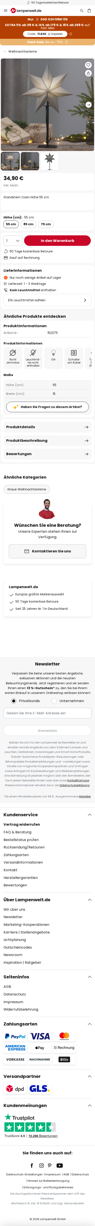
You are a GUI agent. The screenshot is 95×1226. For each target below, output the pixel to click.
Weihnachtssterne (22, 51)
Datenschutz (15, 994)
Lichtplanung (15, 939)
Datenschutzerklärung (74, 785)
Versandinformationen (23, 862)
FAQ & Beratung (17, 832)
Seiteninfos (16, 977)
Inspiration (13, 962)
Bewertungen (19, 453)
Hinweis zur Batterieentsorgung (48, 1181)
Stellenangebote (35, 932)
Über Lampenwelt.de (27, 900)
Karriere (11, 932)
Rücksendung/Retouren (24, 847)
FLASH (45, 34)
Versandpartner (22, 1076)
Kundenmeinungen (25, 1105)
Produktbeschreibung (27, 440)
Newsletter (13, 916)
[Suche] (81, 10)
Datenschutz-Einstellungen (24, 1174)
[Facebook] (35, 1165)
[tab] (47, 850)
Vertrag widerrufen (22, 824)
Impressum (13, 1001)
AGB (7, 986)
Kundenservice (21, 815)
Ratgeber (33, 962)
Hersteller (85, 796)
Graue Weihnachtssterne (26, 489)
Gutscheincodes (18, 947)
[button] (10, 161)
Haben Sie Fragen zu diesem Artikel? (51, 407)
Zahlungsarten (16, 854)
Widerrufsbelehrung (21, 1009)
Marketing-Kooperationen (26, 924)
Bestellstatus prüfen (21, 839)
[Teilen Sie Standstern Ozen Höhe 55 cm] (88, 73)
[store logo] (29, 10)
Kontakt (10, 870)
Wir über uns (14, 909)
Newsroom (13, 954)
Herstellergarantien (21, 877)
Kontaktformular (78, 780)
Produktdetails (20, 426)
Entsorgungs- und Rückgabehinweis (48, 1187)
